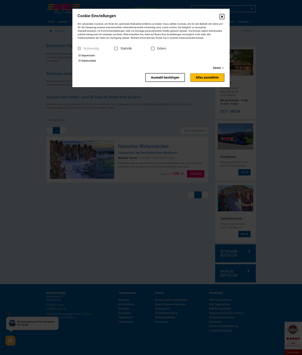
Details (217, 67)
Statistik (126, 48)
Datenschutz (88, 60)
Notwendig (91, 48)
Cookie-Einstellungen (97, 16)
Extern (161, 48)
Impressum (88, 55)
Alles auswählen (207, 77)
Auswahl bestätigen (165, 77)
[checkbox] (79, 48)
